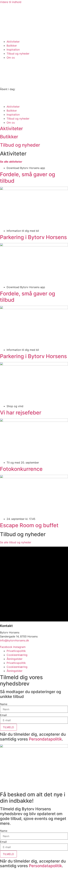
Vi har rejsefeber (20, 412)
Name (3, 704)
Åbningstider (14, 659)
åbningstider (8, 37)
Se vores (5, 33)
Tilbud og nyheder (18, 53)
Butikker (12, 45)
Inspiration (13, 49)
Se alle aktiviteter (11, 161)
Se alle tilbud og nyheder (15, 542)
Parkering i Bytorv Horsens (33, 237)
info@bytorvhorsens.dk (14, 640)
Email (3, 715)
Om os (11, 57)
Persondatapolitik (45, 739)
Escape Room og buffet (29, 525)
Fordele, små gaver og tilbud (27, 177)
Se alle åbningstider (12, 102)
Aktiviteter (13, 41)
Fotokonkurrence (21, 469)
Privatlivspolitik (16, 651)
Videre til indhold (10, 2)
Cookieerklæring (17, 655)
